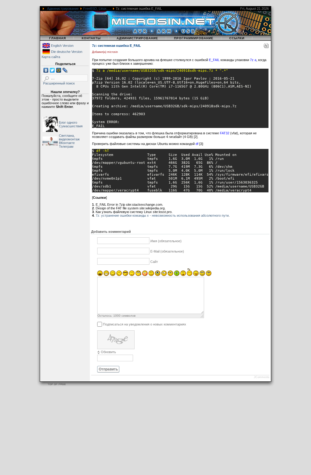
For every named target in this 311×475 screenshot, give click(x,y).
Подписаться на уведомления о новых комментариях (144, 324)
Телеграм (66, 146)
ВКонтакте (67, 143)
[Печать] (266, 47)
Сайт (154, 261)
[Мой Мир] (59, 70)
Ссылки (236, 38)
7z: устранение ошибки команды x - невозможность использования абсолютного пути (162, 215)
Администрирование (63, 8)
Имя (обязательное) (166, 241)
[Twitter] (52, 70)
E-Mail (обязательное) (167, 251)
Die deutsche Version (66, 51)
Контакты (91, 38)
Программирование (194, 38)
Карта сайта (51, 57)
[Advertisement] (155, 431)
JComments (261, 377)
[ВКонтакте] (46, 70)
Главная (57, 38)
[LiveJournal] (65, 70)
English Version (62, 45)
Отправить (108, 369)
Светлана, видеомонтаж (69, 137)
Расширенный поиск (59, 83)
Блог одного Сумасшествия (71, 124)
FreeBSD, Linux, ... (97, 8)
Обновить (108, 352)
